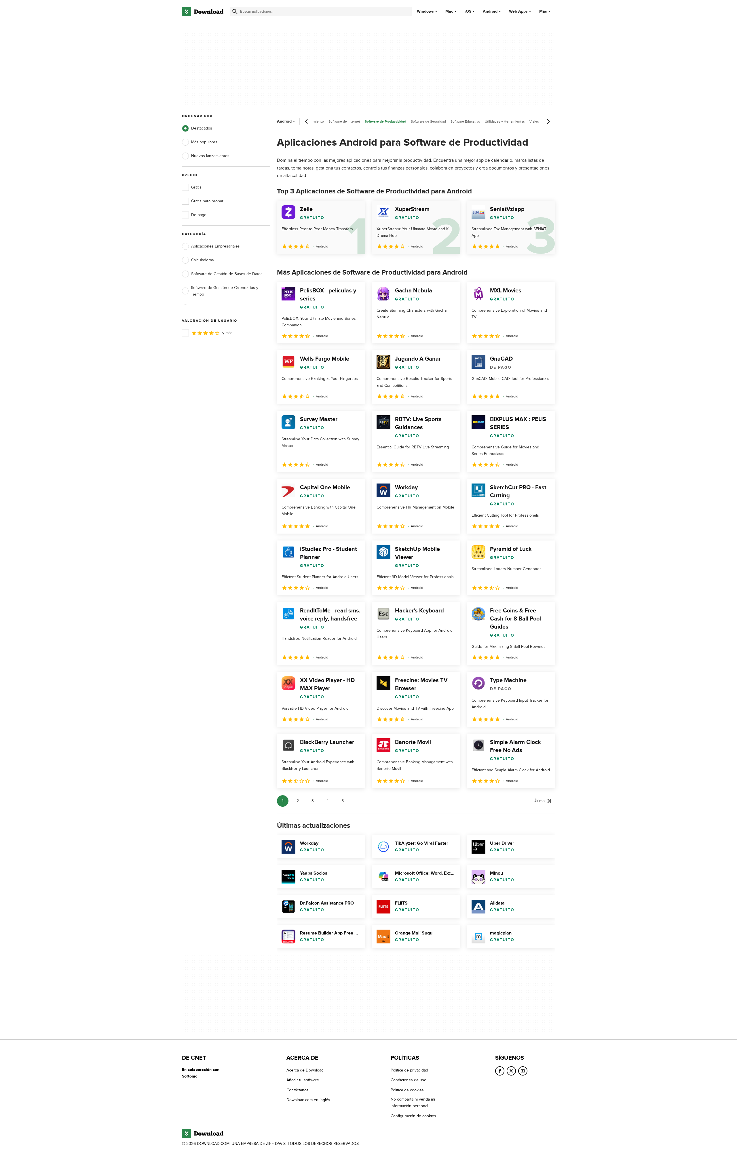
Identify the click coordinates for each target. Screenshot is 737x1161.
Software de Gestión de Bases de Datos (227, 273)
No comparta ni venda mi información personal (413, 1103)
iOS (468, 11)
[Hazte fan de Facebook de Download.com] (499, 1071)
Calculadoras (202, 260)
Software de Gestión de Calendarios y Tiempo (224, 291)
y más (227, 332)
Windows (425, 11)
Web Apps (518, 11)
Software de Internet (344, 121)
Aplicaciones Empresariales (215, 246)
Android (490, 11)
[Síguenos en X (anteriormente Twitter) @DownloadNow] (511, 1071)
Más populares (204, 142)
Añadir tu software (302, 1080)
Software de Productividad (385, 121)
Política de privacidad (409, 1070)
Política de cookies (407, 1090)
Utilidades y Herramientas (505, 121)
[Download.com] (202, 11)
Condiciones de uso (408, 1080)
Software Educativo (465, 121)
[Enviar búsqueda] (235, 11)
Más (543, 11)
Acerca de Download (305, 1070)
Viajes (534, 121)
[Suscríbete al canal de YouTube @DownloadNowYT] (522, 1071)
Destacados (201, 128)
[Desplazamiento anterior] (307, 121)
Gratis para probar (207, 201)
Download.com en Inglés (308, 1100)
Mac (449, 11)
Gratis (196, 187)
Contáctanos (297, 1090)
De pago (198, 214)
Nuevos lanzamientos (210, 155)
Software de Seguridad (428, 121)
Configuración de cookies (413, 1116)
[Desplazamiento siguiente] (548, 121)
